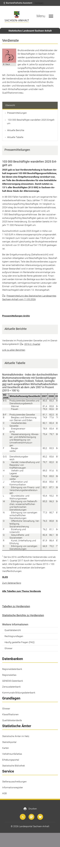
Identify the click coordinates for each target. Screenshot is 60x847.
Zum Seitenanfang (11, 583)
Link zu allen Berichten (13, 350)
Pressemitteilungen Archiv (16, 315)
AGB (4, 793)
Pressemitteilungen (17, 112)
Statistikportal (9, 742)
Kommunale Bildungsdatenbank (18, 692)
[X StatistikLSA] (23, 817)
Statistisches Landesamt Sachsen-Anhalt (30, 30)
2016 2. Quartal (32, 344)
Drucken (30, 808)
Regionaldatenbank (12, 669)
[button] (17, 3)
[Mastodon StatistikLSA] (31, 817)
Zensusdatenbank (11, 686)
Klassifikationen (10, 714)
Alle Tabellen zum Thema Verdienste (21, 591)
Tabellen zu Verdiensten (16, 606)
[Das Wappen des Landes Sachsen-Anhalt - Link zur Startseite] (16, 17)
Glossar (8, 648)
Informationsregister (12, 787)
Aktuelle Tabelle (15, 137)
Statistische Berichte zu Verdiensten (23, 615)
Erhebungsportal (10, 759)
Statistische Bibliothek (13, 765)
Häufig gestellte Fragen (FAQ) (20, 642)
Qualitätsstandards (12, 720)
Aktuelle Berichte (15, 130)
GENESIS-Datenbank (12, 680)
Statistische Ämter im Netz (15, 736)
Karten (5, 748)
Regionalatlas (9, 675)
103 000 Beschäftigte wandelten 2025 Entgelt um (30, 121)
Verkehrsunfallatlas (12, 753)
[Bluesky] (40, 817)
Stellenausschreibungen (14, 781)
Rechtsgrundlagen (14, 636)
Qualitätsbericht (13, 630)
